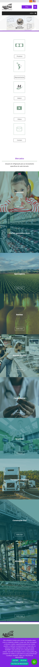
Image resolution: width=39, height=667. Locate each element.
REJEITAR (23, 660)
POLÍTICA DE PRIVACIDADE (19, 663)
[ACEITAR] (37, 652)
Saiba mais (35, 29)
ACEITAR (15, 660)
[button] (32, 13)
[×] (34, 662)
